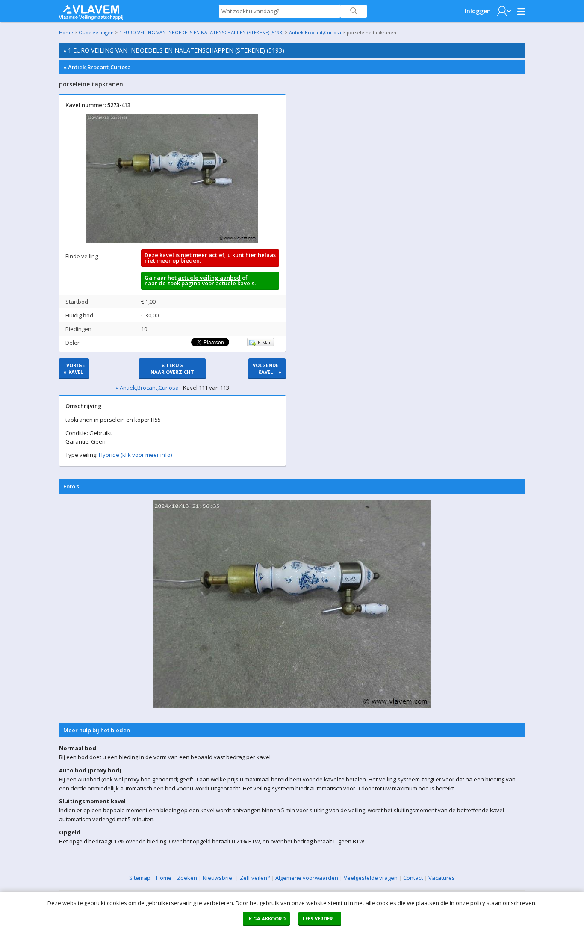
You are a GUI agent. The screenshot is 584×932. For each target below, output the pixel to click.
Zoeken (187, 878)
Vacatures (441, 878)
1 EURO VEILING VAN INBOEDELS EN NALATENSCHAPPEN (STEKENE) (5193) (201, 32)
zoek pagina (184, 283)
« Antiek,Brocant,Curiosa (97, 67)
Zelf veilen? (255, 878)
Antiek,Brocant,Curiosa (315, 32)
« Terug (172, 368)
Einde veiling (81, 256)
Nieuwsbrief (218, 878)
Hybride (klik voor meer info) (135, 455)
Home (66, 32)
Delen (73, 342)
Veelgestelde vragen (371, 878)
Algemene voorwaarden (306, 878)
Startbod (76, 301)
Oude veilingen (96, 32)
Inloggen (478, 11)
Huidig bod (79, 315)
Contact (413, 878)
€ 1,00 (148, 301)
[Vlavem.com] (91, 10)
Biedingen (78, 329)
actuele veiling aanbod (209, 277)
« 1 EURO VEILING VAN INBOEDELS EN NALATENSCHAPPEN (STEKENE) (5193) (173, 50)
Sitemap (139, 878)
